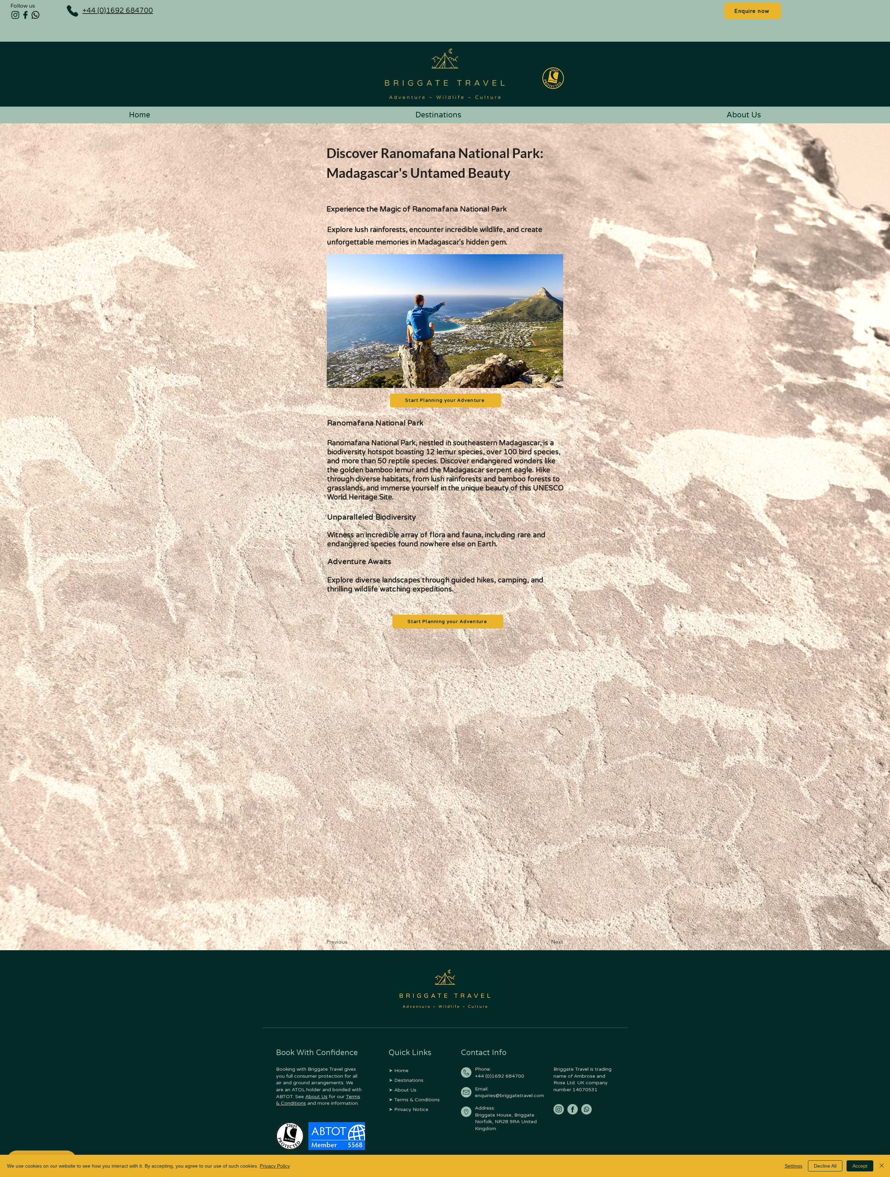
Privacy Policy (275, 1166)
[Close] (881, 1165)
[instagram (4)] (15, 15)
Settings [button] (793, 1166)
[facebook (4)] (25, 15)
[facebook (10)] (572, 1109)
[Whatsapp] (35, 15)
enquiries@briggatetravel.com (509, 1096)
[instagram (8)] (558, 1109)
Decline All (825, 1166)
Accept (859, 1166)
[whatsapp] (586, 1109)
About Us (316, 1097)
